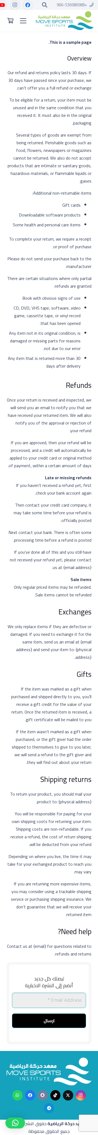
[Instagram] (15, 5)
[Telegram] (49, 1108)
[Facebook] (27, 5)
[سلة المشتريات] (10, 21)
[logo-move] (65, 20)
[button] (45, 5)
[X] (68, 1095)
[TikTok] (55, 1095)
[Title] (43, 1095)
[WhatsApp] (17, 1095)
